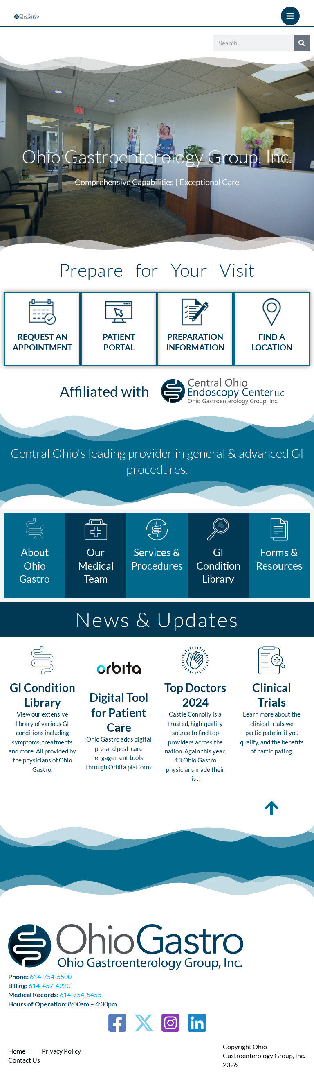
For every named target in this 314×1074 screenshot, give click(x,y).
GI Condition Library (218, 565)
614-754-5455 (80, 994)
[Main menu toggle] (290, 16)
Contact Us (24, 1060)
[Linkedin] (197, 1023)
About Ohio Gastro (34, 565)
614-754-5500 (51, 976)
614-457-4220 (49, 985)
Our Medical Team (96, 565)
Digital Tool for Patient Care (119, 712)
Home (16, 1051)
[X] (144, 1023)
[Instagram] (170, 1023)
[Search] (302, 43)
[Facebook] (117, 1023)
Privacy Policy (61, 1051)
